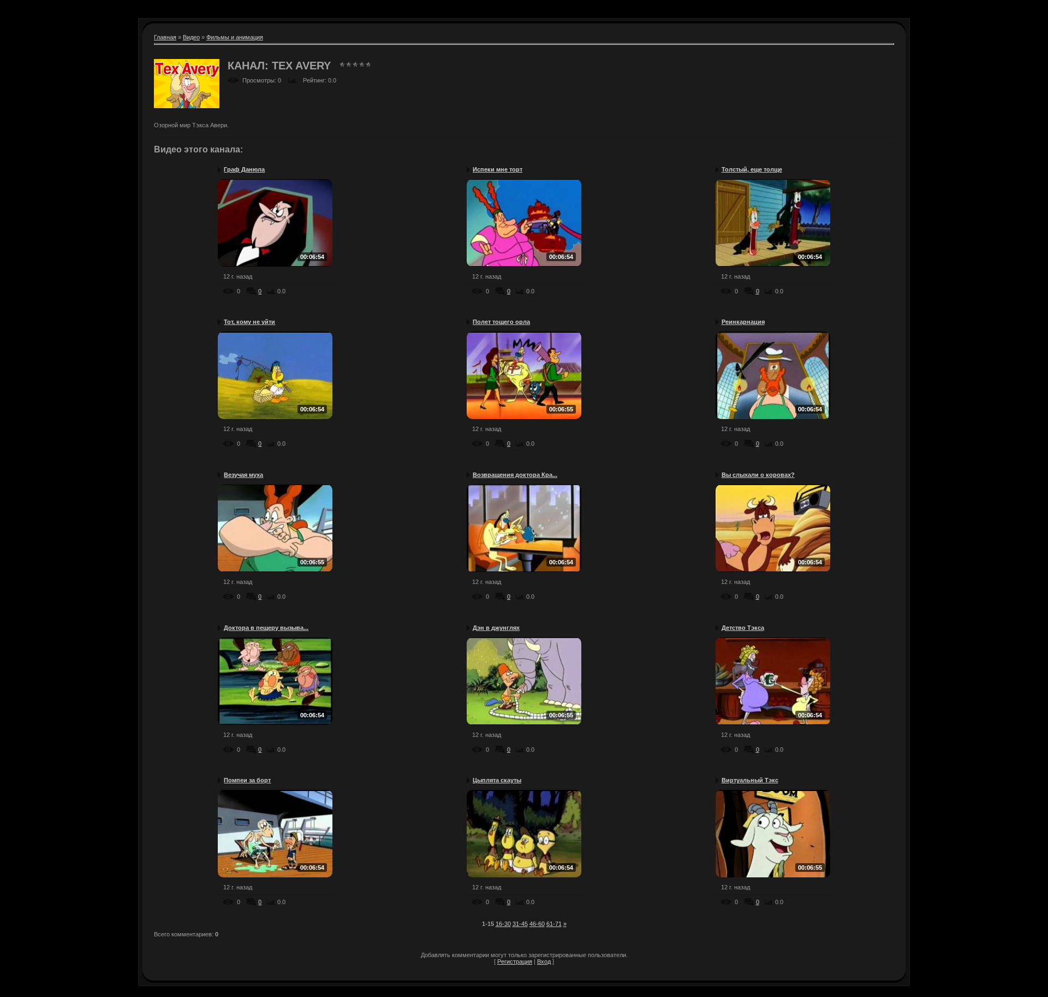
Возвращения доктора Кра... (515, 474)
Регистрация (514, 961)
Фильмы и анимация (234, 37)
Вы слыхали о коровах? (758, 474)
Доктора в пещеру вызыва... (266, 627)
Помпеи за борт (247, 780)
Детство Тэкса (743, 627)
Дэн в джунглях (496, 627)
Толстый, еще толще (752, 169)
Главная (165, 37)
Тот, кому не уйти (249, 321)
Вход (544, 961)
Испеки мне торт (497, 169)
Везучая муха (243, 474)
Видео (191, 37)
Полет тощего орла (501, 321)
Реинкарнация (743, 321)
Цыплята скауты (497, 780)
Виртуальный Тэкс (750, 780)
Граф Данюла (244, 169)
